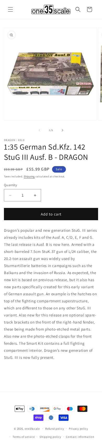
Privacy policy (78, 428)
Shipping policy (50, 437)
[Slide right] (62, 130)
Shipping (29, 176)
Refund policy (54, 428)
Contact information (80, 437)
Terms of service (24, 437)
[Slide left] (39, 130)
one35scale (32, 428)
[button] (10, 9)
